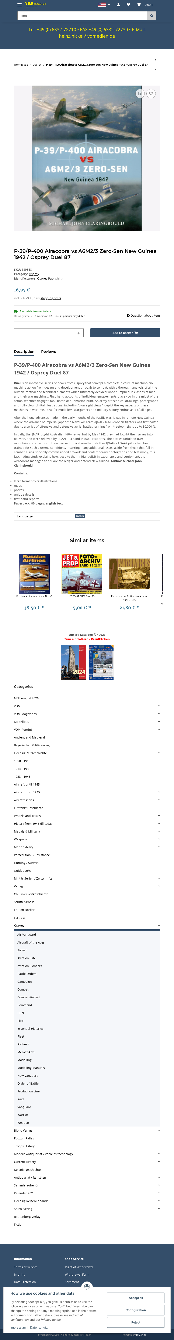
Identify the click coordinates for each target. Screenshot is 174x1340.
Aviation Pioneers (29, 966)
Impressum (18, 1327)
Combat (22, 989)
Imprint (19, 1274)
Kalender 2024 (24, 1193)
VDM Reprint (23, 730)
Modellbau (21, 722)
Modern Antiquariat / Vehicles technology (43, 1154)
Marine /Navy (23, 847)
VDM (17, 706)
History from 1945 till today (33, 824)
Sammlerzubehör (26, 1185)
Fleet (20, 1036)
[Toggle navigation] (19, 3)
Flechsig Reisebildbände (31, 1201)
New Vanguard (27, 1076)
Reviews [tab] (48, 352)
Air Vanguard (26, 935)
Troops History (24, 1146)
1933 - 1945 (22, 777)
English (80, 515)
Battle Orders (26, 974)
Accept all (136, 1298)
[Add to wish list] (151, 93)
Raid (20, 1099)
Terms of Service (26, 1267)
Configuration (136, 1310)
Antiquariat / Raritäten (30, 1177)
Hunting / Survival (26, 863)
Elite (20, 1021)
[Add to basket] (17, 83)
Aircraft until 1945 (27, 784)
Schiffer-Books (24, 902)
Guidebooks (22, 871)
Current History (25, 1162)
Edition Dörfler (24, 910)
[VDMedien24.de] (36, 4)
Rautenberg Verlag (27, 1217)
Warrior (22, 1115)
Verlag (18, 886)
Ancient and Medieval (29, 737)
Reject (135, 1322)
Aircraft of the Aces (31, 942)
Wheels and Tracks (27, 816)
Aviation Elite (26, 958)
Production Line (28, 1091)
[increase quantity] (78, 332)
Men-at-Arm (26, 1052)
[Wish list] (128, 4)
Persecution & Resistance (32, 855)
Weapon (23, 1123)
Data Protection (25, 1282)
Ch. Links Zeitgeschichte (31, 894)
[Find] (152, 15)
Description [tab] (24, 352)
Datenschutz (39, 1327)
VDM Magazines (25, 714)
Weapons (20, 839)
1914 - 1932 (22, 769)
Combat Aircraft (28, 997)
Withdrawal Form (77, 1274)
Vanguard (24, 1107)
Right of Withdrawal (79, 1267)
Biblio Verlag (23, 1130)
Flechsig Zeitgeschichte (30, 753)
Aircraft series (24, 800)
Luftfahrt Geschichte (28, 808)
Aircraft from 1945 (27, 792)
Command (24, 1005)
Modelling (24, 1060)
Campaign (24, 982)
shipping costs (51, 298)
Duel (20, 1013)
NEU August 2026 (26, 698)
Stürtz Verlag (23, 1209)
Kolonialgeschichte (27, 1170)
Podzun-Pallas (24, 1138)
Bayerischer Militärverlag (32, 745)
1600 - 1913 (22, 761)
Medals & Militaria (27, 831)
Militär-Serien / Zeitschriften (34, 878)
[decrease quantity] (19, 332)
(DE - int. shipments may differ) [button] (67, 316)
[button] (104, 5)
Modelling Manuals (31, 1068)
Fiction (18, 1224)
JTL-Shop (141, 1334)
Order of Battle (28, 1083)
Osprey (34, 274)
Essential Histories (30, 1029)
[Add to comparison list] (140, 93)
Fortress (19, 918)
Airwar (22, 950)
